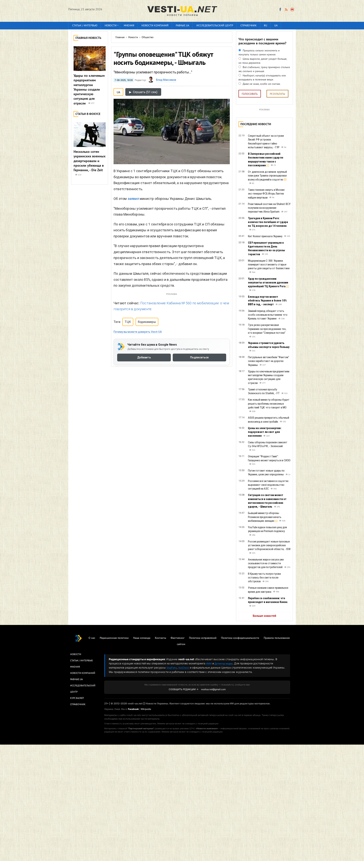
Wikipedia (146, 709)
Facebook (133, 709)
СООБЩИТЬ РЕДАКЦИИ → (183, 689)
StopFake (171, 667)
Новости (111, 25)
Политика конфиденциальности (240, 638)
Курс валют (77, 698)
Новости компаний (155, 25)
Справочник (248, 25)
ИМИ (209, 663)
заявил (133, 199)
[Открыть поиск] (292, 9)
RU (265, 25)
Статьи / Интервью (81, 660)
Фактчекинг (177, 638)
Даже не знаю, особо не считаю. (261, 84)
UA (276, 25)
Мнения (129, 25)
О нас (92, 638)
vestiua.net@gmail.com (213, 689)
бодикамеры (147, 322)
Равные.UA (182, 25)
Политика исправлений (203, 638)
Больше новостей (264, 616)
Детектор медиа (224, 663)
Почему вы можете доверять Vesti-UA (138, 331)
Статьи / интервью (84, 25)
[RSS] (286, 9)
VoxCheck (183, 667)
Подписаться (199, 357)
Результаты (277, 94)
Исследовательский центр (214, 25)
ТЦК (128, 322)
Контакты (160, 638)
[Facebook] (280, 9)
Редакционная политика (114, 638)
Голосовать (250, 94)
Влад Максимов (166, 79)
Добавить (144, 357)
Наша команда (141, 638)
